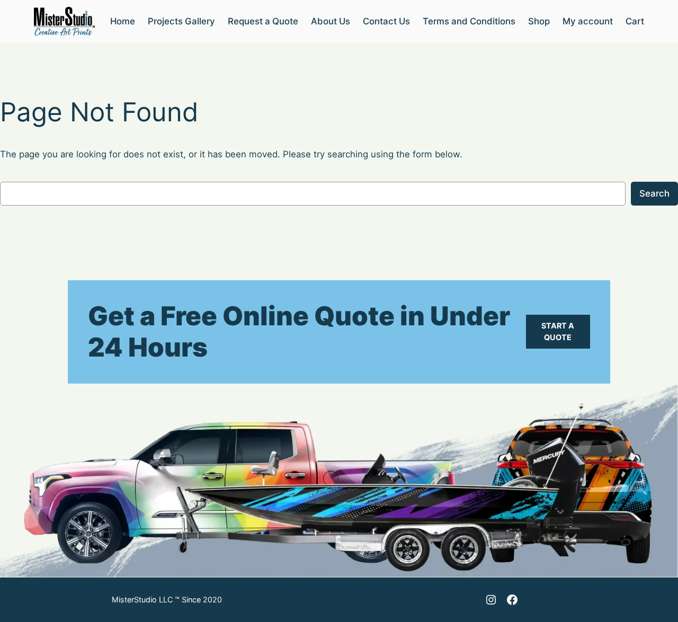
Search (654, 193)
